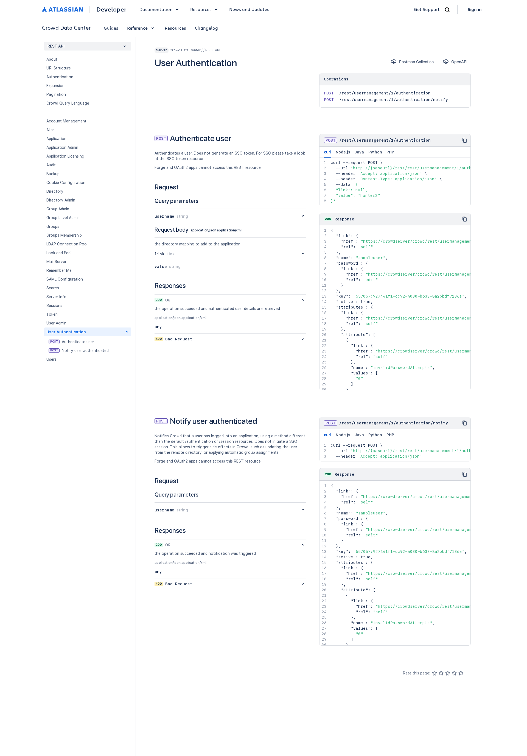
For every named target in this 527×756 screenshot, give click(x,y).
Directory (54, 191)
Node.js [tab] (343, 152)
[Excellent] (461, 673)
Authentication (59, 77)
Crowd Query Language (67, 103)
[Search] (447, 10)
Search (52, 288)
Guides (111, 28)
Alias (50, 130)
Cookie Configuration (65, 182)
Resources (175, 28)
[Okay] (447, 673)
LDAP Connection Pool (67, 244)
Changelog (206, 28)
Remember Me (59, 270)
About (51, 59)
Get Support (427, 9)
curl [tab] (327, 152)
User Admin (56, 323)
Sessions (54, 305)
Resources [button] (201, 9)
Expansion (55, 85)
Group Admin (57, 209)
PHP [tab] (390, 152)
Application (56, 138)
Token (52, 314)
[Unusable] (434, 673)
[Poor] (441, 673)
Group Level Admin (63, 217)
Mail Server (56, 261)
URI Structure (58, 68)
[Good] (454, 673)
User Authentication (66, 332)
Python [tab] (375, 152)
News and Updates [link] (249, 9)
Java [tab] (359, 152)
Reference (137, 28)
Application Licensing (65, 156)
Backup (53, 174)
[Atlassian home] (62, 9)
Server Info (56, 297)
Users (51, 359)
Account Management (66, 121)
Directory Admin (60, 200)
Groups (52, 226)
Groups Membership (64, 235)
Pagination (56, 94)
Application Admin (62, 147)
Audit (51, 165)
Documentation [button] (156, 9)
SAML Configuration (64, 279)
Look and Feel (58, 253)
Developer (111, 9)
